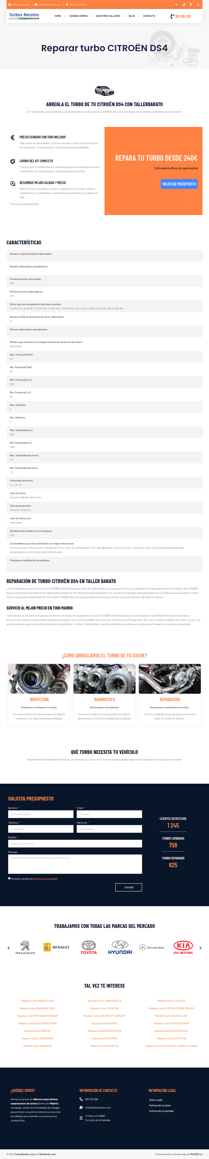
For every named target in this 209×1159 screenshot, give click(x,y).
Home (58, 15)
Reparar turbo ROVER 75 (104, 1045)
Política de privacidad (161, 1110)
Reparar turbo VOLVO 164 (104, 1008)
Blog (132, 15)
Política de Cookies (160, 1105)
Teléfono (13, 822)
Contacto (149, 15)
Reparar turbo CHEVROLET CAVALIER (104, 1015)
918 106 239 (183, 16)
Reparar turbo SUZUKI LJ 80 (171, 1015)
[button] (176, 4)
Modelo (12, 837)
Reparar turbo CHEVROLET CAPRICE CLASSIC (171, 1045)
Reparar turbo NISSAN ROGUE (171, 1030)
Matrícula (82, 822)
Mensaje (13, 852)
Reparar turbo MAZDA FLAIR (38, 1000)
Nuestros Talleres (108, 15)
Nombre (13, 807)
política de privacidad (45, 878)
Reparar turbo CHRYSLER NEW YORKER (171, 1008)
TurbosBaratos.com (24, 1154)
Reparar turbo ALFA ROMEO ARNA (37, 1023)
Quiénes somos (79, 15)
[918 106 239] (172, 16)
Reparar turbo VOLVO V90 (171, 1038)
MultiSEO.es (196, 1154)
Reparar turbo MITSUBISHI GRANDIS (37, 1015)
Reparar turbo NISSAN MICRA (104, 1030)
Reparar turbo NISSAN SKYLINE (38, 1008)
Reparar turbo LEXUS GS (171, 1000)
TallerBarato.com (47, 1154)
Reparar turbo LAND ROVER (38, 1038)
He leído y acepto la (34, 878)
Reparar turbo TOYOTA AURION (171, 1023)
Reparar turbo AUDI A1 (104, 1023)
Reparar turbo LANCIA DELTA (104, 1000)
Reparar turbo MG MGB (104, 1038)
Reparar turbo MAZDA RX (37, 1045)
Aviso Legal (155, 1099)
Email (80, 807)
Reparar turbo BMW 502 (37, 1030)
